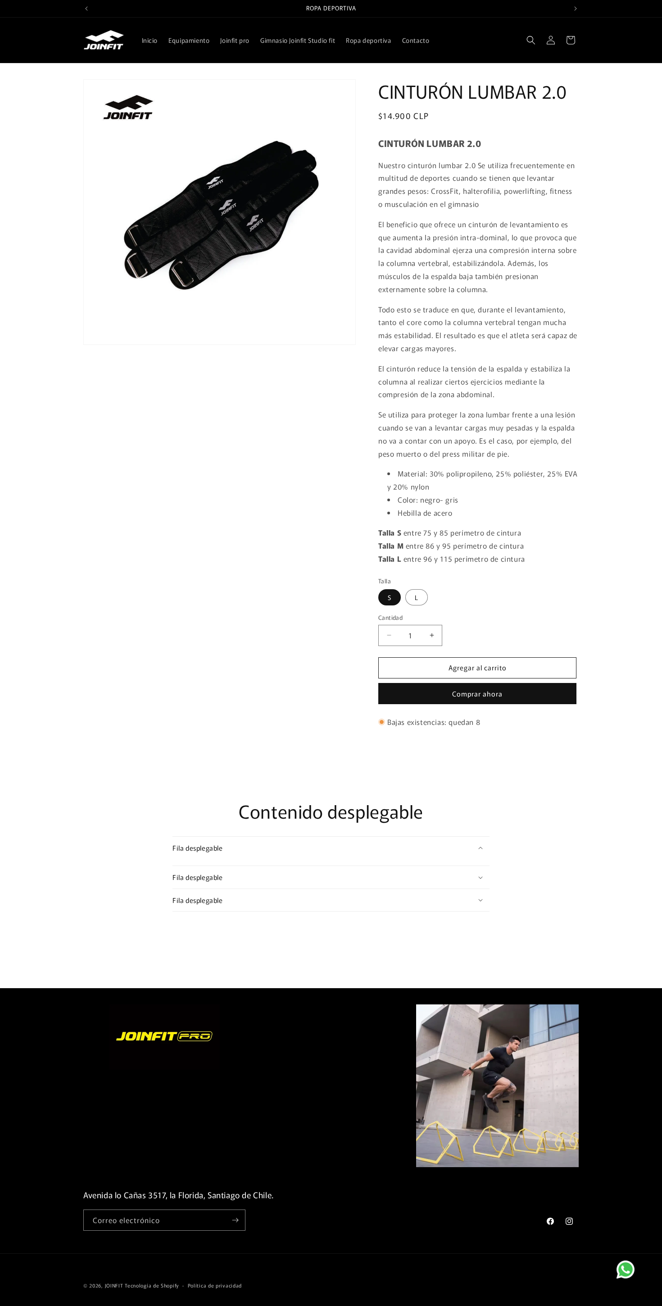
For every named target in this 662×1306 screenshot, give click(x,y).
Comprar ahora (477, 693)
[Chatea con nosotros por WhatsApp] (633, 1277)
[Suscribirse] (235, 1220)
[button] (531, 40)
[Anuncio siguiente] (575, 8)
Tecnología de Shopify (152, 1285)
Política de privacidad (215, 1285)
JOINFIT (114, 1285)
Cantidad (390, 617)
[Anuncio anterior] (86, 8)
